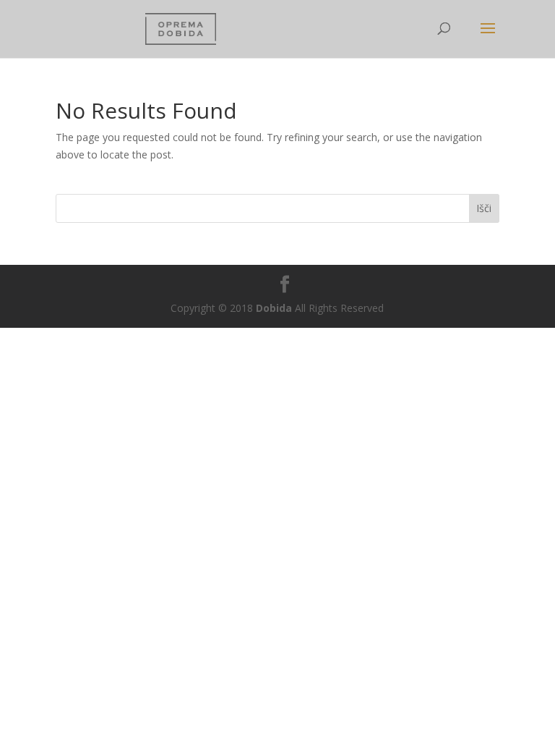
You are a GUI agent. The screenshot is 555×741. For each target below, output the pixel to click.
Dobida (272, 308)
